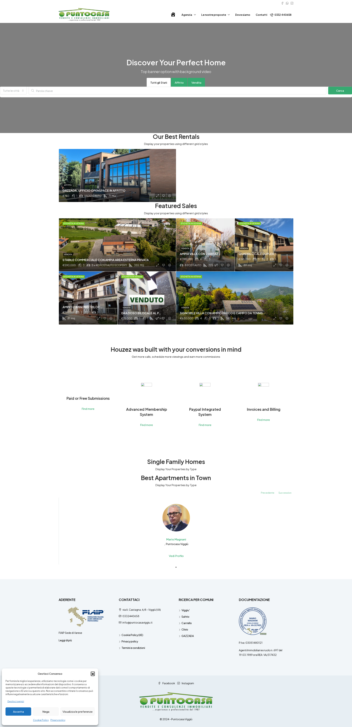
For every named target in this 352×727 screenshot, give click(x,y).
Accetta (18, 711)
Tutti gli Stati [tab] (158, 82)
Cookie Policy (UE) (132, 635)
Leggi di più (65, 640)
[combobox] (13, 90)
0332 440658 (283, 14)
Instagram (187, 683)
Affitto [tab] (179, 82)
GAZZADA (188, 635)
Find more (88, 408)
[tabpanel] (176, 531)
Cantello (187, 623)
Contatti (261, 14)
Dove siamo (242, 14)
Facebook (168, 683)
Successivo (285, 492)
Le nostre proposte (213, 14)
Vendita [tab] (196, 82)
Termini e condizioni (133, 647)
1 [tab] (176, 567)
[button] (93, 673)
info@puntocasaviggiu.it (137, 622)
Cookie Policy (41, 720)
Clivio (185, 629)
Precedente (267, 492)
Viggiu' (186, 610)
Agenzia (187, 14)
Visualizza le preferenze (78, 711)
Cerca (340, 90)
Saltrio (185, 616)
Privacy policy (57, 720)
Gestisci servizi (15, 701)
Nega (45, 711)
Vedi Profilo (176, 555)
